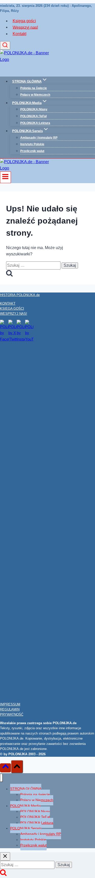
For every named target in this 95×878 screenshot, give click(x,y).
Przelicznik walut (32, 151)
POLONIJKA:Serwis (26, 828)
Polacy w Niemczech (35, 94)
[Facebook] (4, 339)
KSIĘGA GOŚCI (12, 308)
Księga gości (24, 21)
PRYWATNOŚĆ (11, 714)
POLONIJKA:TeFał (33, 116)
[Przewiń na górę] (5, 767)
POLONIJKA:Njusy (33, 109)
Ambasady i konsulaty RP (39, 137)
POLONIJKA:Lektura (35, 123)
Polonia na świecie (33, 88)
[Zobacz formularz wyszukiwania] (5, 45)
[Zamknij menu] (1, 778)
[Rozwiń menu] (5, 177)
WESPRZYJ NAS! (13, 313)
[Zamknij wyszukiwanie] (5, 856)
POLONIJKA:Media (25, 806)
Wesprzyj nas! (25, 27)
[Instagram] (21, 339)
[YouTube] (29, 339)
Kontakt (19, 34)
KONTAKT (7, 303)
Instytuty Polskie (32, 144)
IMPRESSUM (10, 704)
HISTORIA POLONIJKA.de (20, 295)
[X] (12, 339)
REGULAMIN (10, 709)
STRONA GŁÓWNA (25, 789)
